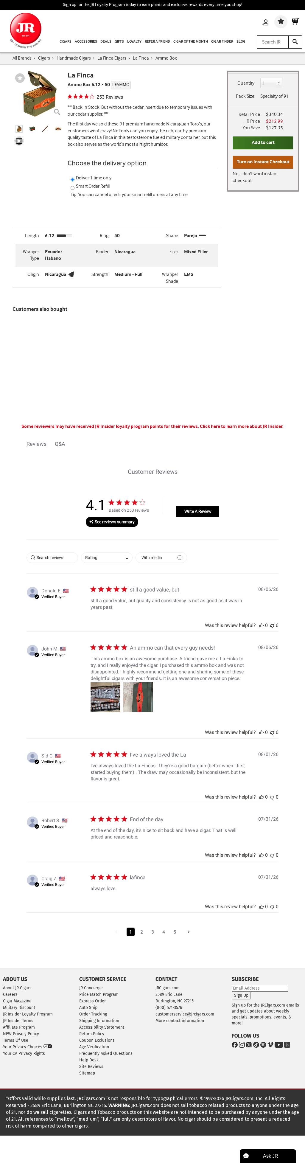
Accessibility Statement (101, 1027)
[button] (19, 129)
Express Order (92, 1001)
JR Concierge (91, 987)
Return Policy (91, 1033)
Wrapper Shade (170, 278)
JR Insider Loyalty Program (28, 1014)
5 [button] (174, 932)
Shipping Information (99, 1020)
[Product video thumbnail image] (19, 141)
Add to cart (263, 142)
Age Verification (94, 1046)
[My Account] (265, 22)
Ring (104, 236)
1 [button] (130, 932)
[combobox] (107, 557)
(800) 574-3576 (168, 1007)
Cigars (65, 42)
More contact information (179, 1020)
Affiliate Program (19, 1027)
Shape (172, 236)
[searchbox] (52, 557)
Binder (102, 252)
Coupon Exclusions (97, 1040)
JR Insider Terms (18, 1020)
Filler (173, 252)
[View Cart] (295, 21)
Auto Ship (88, 1007)
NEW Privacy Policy (21, 1033)
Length (32, 236)
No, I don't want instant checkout (255, 177)
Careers (10, 994)
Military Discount (19, 1007)
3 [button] (152, 932)
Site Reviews (91, 1066)
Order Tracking (93, 1014)
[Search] (295, 42)
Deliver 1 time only (93, 178)
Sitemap (87, 1073)
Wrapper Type (31, 255)
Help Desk (89, 1060)
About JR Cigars (17, 987)
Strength (99, 274)
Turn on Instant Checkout (263, 162)
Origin (33, 274)
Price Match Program (99, 994)
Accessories (86, 42)
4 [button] (163, 932)
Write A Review (197, 511)
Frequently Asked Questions (106, 1053)
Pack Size (245, 96)
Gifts (119, 42)
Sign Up (241, 995)
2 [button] (141, 932)
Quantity (245, 83)
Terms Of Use (15, 1040)
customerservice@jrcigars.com (184, 1014)
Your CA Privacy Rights (24, 1053)
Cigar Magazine (17, 1001)
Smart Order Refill (93, 186)
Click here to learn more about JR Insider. (242, 426)
